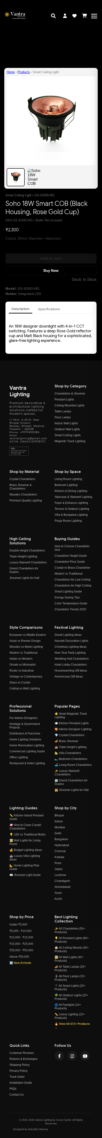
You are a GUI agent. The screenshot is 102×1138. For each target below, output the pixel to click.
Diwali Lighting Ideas (68, 635)
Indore (59, 821)
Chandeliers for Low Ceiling (73, 579)
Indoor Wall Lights (66, 423)
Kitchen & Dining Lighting (71, 491)
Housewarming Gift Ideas (71, 670)
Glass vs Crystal (19, 682)
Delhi (58, 833)
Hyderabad (62, 845)
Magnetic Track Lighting (70, 441)
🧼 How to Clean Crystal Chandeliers (25, 826)
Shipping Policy (19, 1065)
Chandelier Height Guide (71, 555)
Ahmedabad (62, 887)
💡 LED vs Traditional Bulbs (27, 834)
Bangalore (61, 839)
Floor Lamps (63, 417)
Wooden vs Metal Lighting (26, 646)
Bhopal (59, 815)
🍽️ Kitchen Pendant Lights (72, 723)
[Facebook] (59, 1056)
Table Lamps (63, 411)
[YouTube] (85, 1056)
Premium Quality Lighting (25, 500)
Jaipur (59, 869)
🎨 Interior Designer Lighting (73, 729)
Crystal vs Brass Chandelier (72, 567)
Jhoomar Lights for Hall (24, 578)
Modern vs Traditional (69, 573)
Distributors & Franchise (24, 733)
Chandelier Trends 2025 (70, 609)
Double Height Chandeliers (27, 550)
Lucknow (60, 875)
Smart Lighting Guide (68, 591)
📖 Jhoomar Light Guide (25, 875)
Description (20, 309)
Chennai (60, 851)
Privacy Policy (18, 1070)
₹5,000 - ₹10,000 (20, 931)
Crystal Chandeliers (22, 479)
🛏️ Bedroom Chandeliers (71, 759)
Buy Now (51, 270)
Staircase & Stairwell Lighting (73, 497)
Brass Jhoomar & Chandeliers (20, 486)
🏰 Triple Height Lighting (71, 747)
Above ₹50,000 (19, 956)
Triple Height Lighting (23, 556)
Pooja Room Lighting (68, 520)
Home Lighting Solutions (25, 739)
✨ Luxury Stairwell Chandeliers (67, 772)
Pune (58, 863)
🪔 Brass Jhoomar (66, 741)
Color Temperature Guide (71, 603)
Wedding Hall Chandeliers (72, 658)
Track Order (17, 1076)
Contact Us (16, 1094)
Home (11, 72)
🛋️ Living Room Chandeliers (73, 765)
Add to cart (51, 258)
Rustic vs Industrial (21, 670)
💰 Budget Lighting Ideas (25, 850)
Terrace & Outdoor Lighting (72, 509)
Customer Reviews (21, 1053)
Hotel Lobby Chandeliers (71, 664)
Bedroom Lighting (66, 485)
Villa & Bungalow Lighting (71, 514)
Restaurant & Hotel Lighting (27, 763)
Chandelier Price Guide (70, 561)
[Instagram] (72, 1056)
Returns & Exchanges (23, 1059)
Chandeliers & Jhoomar (70, 393)
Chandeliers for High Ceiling (73, 585)
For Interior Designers (23, 718)
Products (24, 72)
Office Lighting (18, 757)
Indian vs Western (20, 658)
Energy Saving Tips (67, 597)
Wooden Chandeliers (23, 494)
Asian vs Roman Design (25, 640)
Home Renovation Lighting (26, 745)
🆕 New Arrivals (20, 963)
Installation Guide (20, 1082)
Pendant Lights (64, 399)
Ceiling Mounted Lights (69, 405)
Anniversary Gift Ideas (69, 676)
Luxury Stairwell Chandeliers (28, 562)
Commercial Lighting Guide (27, 751)
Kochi (58, 898)
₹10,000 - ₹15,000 (21, 937)
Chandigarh (62, 881)
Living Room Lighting (68, 479)
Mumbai (60, 827)
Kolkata (59, 857)
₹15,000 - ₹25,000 (21, 944)
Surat (58, 893)
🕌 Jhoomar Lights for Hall (72, 790)
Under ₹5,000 (18, 924)
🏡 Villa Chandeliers (68, 753)
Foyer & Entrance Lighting (71, 503)
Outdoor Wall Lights (67, 429)
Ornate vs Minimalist (22, 664)
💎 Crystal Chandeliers (69, 735)
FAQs (12, 1088)
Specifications (49, 309)
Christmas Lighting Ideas (71, 646)
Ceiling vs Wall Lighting (24, 688)
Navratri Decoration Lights (71, 640)
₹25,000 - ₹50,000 (21, 950)
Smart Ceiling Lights (68, 435)
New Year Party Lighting (70, 652)
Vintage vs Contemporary (25, 676)
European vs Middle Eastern (27, 635)
